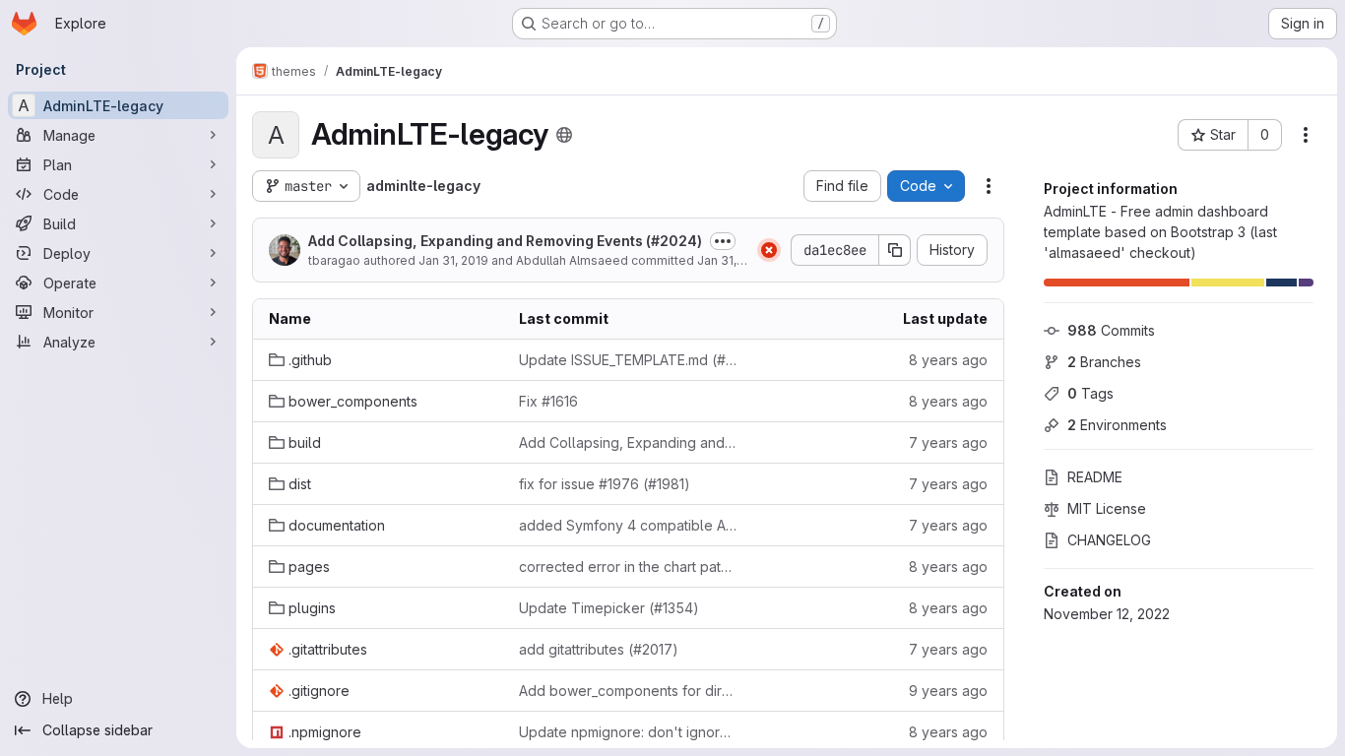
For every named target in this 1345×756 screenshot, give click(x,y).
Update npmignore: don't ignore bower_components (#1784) (628, 732)
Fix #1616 (548, 401)
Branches (1104, 361)
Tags (1090, 393)
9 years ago (948, 690)
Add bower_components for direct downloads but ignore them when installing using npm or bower (628, 690)
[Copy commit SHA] (895, 250)
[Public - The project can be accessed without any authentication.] (564, 135)
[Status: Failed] (769, 250)
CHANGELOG (1109, 540)
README (1094, 477)
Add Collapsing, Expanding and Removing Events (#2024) (505, 240)
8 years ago (948, 359)
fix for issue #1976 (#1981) (604, 483)
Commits (1111, 330)
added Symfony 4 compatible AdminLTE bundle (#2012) (628, 525)
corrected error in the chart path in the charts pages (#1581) (628, 566)
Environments (1117, 424)
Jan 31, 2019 (453, 260)
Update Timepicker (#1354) (609, 607)
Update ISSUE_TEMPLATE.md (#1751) (628, 359)
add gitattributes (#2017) (598, 649)
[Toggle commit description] (723, 241)
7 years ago (948, 442)
